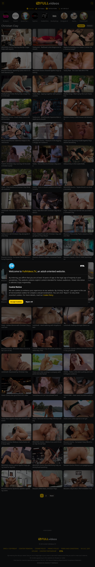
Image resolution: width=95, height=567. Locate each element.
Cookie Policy (48, 295)
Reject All (29, 302)
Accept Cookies (16, 302)
